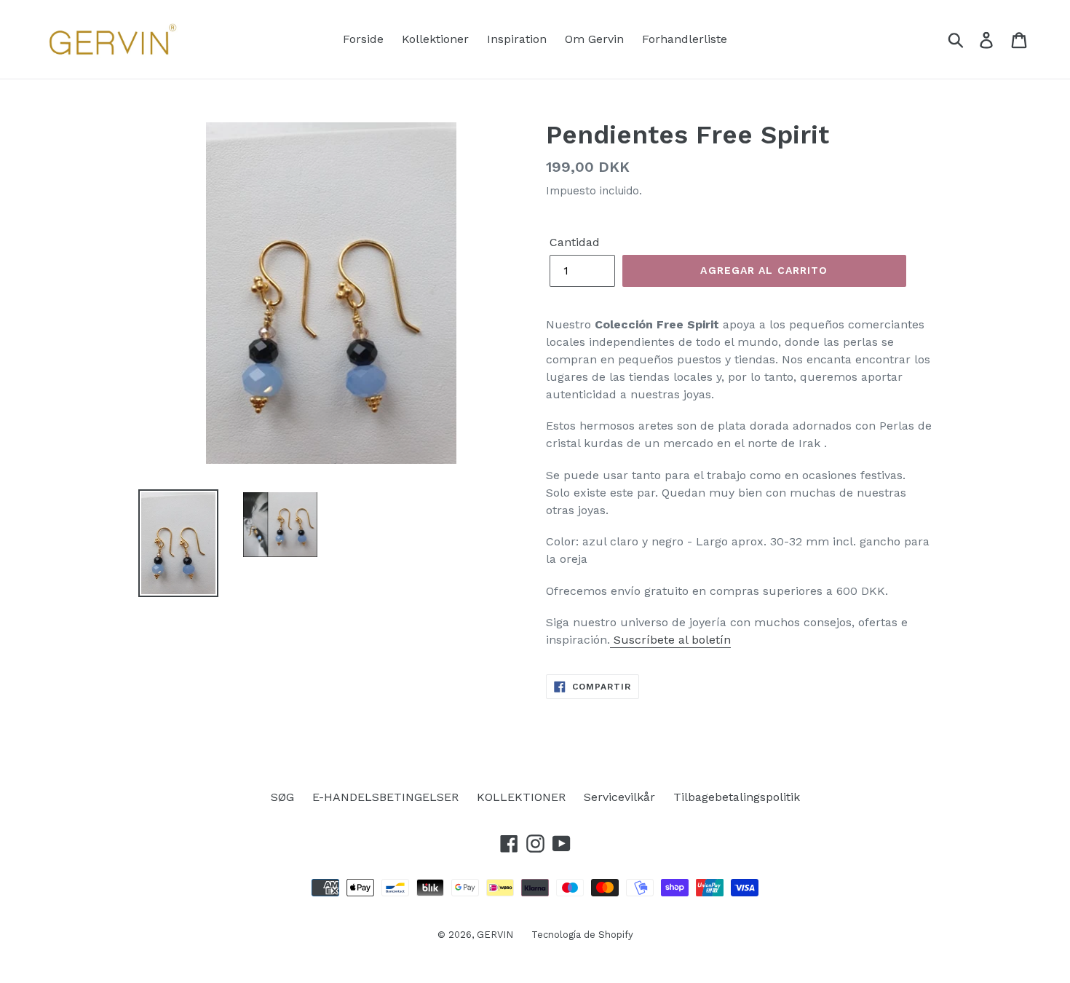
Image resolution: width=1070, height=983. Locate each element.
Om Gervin (594, 39)
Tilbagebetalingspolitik (736, 797)
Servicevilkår (619, 797)
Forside (363, 39)
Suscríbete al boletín (670, 640)
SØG (282, 797)
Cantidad (575, 242)
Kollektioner (435, 39)
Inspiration (517, 39)
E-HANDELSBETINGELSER (385, 797)
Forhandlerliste (684, 39)
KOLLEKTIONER (521, 797)
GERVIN (495, 934)
